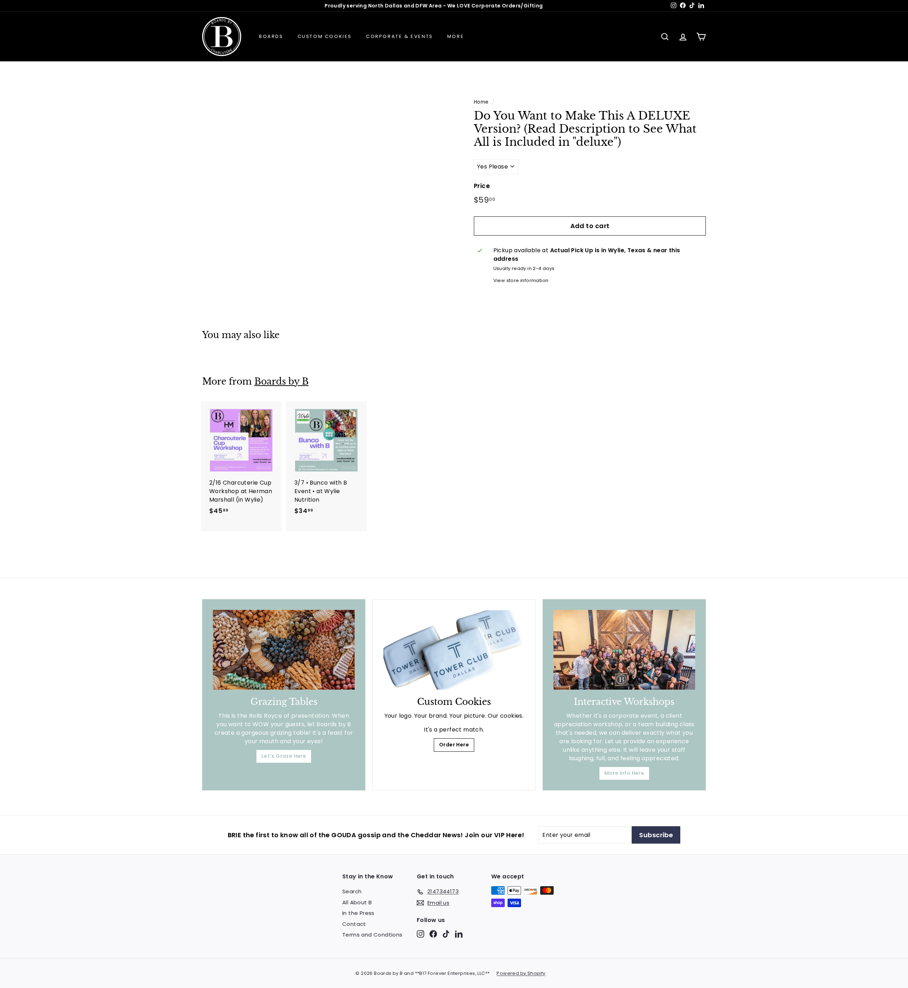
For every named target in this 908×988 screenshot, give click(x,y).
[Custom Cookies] (454, 650)
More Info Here (624, 773)
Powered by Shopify (521, 973)
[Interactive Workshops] (624, 650)
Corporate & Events (399, 36)
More (455, 36)
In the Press (358, 913)
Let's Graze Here (283, 756)
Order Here (454, 744)
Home (481, 102)
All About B (357, 902)
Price (482, 186)
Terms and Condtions (372, 934)
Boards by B (281, 381)
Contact (354, 924)
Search (351, 891)
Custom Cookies (325, 36)
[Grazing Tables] (284, 650)
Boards (271, 36)
